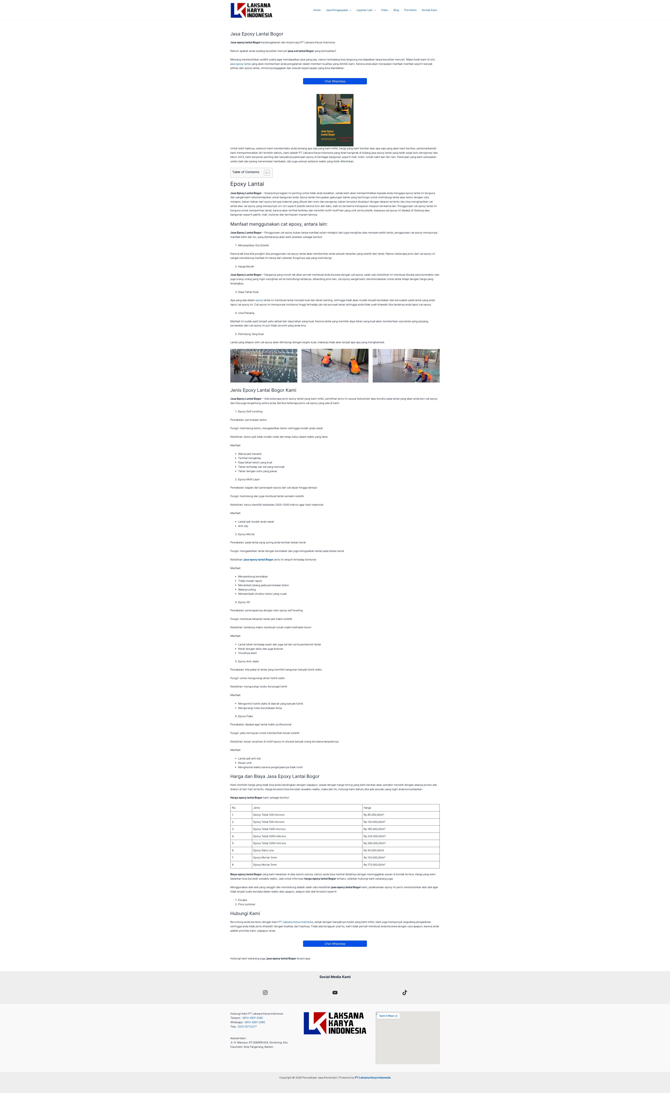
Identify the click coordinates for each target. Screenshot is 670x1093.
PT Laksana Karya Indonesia (295, 922)
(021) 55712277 (247, 1026)
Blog (396, 10)
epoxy (259, 300)
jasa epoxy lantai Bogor (258, 559)
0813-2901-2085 (253, 1017)
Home (317, 10)
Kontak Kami (429, 10)
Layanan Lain (365, 10)
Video (384, 10)
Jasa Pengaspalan (337, 10)
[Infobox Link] (265, 993)
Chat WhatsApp (335, 81)
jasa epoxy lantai (240, 63)
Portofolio (410, 10)
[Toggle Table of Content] (265, 173)
